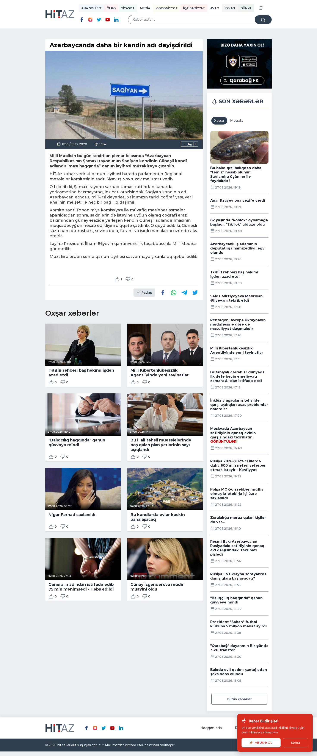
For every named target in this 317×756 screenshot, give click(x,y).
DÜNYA (245, 8)
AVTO (214, 8)
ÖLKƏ (111, 8)
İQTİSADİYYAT (194, 8)
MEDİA (145, 8)
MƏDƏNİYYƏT (166, 8)
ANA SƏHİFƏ (91, 8)
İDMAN (229, 8)
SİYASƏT (128, 8)
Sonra (295, 743)
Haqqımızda (211, 728)
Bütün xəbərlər (239, 699)
